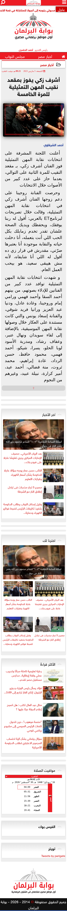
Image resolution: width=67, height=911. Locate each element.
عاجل (61, 9)
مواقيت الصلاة (44, 770)
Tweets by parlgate (53, 855)
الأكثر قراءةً (47, 664)
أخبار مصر (47, 64)
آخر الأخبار (48, 414)
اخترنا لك (49, 540)
